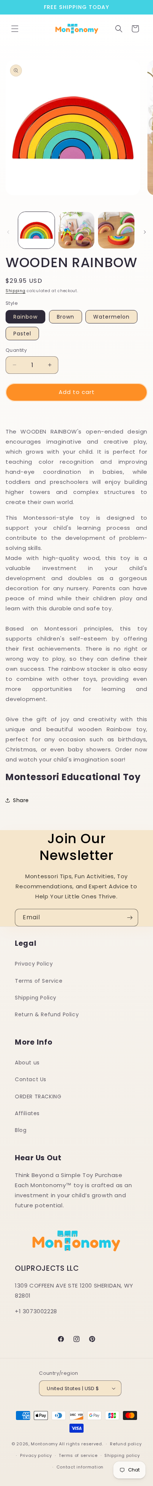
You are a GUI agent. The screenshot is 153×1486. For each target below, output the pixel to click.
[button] (15, 29)
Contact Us (30, 1079)
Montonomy (44, 1444)
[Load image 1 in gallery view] (36, 230)
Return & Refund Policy (47, 1014)
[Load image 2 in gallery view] (76, 230)
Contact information (80, 1467)
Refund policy (125, 1444)
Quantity (16, 350)
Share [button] (21, 800)
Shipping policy (122, 1455)
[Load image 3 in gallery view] (116, 230)
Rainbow (25, 316)
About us (27, 1062)
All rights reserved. (81, 1444)
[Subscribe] (129, 917)
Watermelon (111, 316)
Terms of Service (39, 981)
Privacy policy (36, 1455)
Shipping (16, 291)
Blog (20, 1130)
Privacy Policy (34, 963)
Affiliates (27, 1113)
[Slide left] (8, 232)
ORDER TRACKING (38, 1096)
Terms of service (78, 1455)
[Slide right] (145, 232)
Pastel (22, 333)
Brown (65, 316)
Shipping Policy (35, 997)
